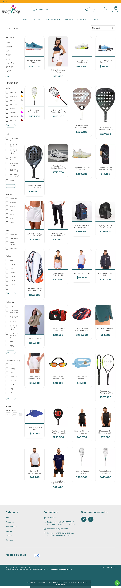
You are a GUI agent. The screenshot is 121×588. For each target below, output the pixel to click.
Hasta (14, 410)
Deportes (35, 19)
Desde (8, 410)
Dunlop (9, 51)
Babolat (9, 47)
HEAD (8, 71)
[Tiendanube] (108, 568)
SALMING (10, 63)
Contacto (95, 19)
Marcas (68, 19)
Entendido (60, 585)
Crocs (8, 59)
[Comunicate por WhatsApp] (117, 583)
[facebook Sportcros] (6, 2)
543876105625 (52, 518)
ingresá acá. (44, 570)
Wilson (8, 55)
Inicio (24, 19)
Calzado (81, 19)
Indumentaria (52, 19)
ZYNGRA (9, 67)
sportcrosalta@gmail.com (57, 529)
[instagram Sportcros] (3, 2)
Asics (8, 43)
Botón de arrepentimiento (61, 570)
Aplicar (20, 414)
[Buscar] (87, 10)
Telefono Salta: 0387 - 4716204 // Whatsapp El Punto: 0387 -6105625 (61, 523)
